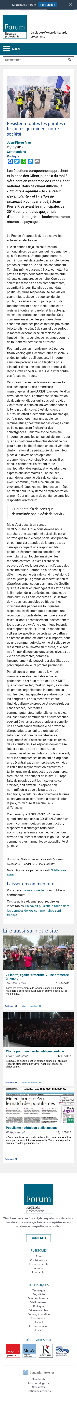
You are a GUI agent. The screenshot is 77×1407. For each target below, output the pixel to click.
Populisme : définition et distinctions (31, 1128)
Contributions (38, 1260)
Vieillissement (38, 1302)
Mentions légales (38, 1383)
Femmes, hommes (38, 1298)
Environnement (38, 1326)
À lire (38, 1256)
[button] (70, 4)
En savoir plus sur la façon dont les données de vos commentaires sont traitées (38, 910)
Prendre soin (38, 1318)
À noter (38, 1268)
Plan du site (38, 1379)
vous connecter (34, 890)
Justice (38, 1330)
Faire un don (47, 4)
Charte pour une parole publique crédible (35, 1051)
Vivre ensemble (32, 1005)
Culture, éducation (38, 1314)
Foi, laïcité (39, 1294)
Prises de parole (38, 1264)
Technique (38, 1290)
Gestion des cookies (38, 1391)
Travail (39, 1322)
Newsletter (38, 1387)
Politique (11, 1005)
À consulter (38, 1272)
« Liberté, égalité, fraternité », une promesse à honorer (37, 976)
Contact (38, 1238)
